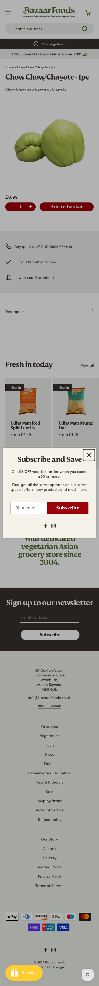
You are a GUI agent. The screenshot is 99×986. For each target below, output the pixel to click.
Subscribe (67, 508)
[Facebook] (45, 525)
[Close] (89, 455)
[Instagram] (53, 525)
